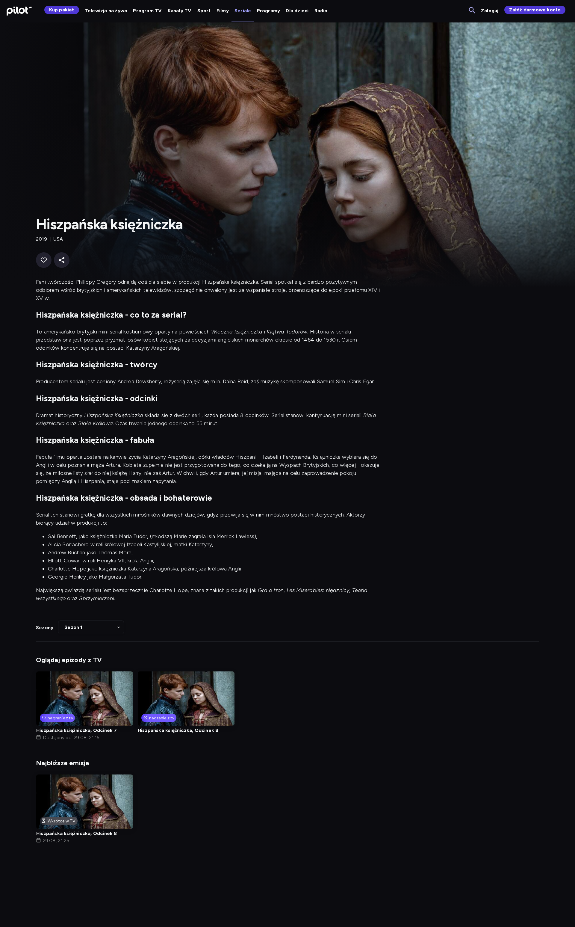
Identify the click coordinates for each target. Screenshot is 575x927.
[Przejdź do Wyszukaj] (472, 10)
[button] (91, 627)
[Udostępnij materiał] (61, 260)
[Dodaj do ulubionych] (44, 260)
